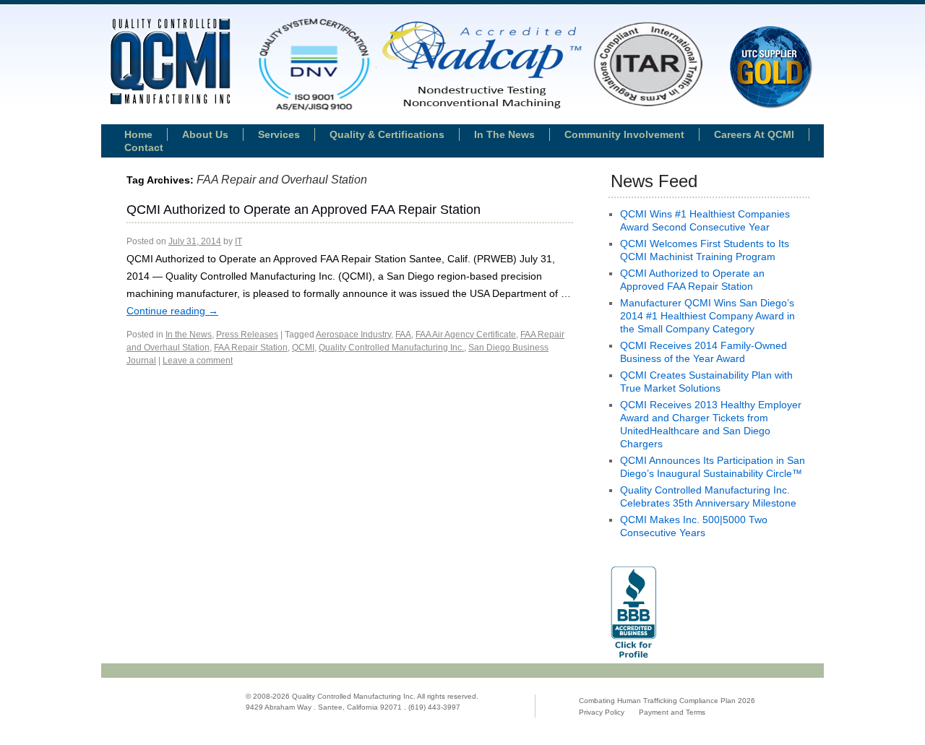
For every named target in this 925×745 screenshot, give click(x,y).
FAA (403, 335)
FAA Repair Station (251, 348)
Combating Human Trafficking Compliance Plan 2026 (667, 701)
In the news (504, 134)
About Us (205, 134)
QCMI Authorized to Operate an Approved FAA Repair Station (303, 209)
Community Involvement (624, 134)
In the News (188, 335)
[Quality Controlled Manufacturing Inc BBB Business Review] (633, 660)
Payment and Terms (672, 712)
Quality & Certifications (387, 134)
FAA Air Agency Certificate (466, 335)
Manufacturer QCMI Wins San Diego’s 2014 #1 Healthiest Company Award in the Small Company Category (707, 316)
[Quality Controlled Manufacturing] (170, 62)
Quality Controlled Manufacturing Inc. (391, 348)
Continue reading (172, 310)
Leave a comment (198, 361)
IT (238, 241)
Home (138, 134)
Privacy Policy (601, 712)
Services (279, 134)
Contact (143, 147)
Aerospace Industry (353, 335)
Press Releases (247, 335)
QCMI (303, 348)
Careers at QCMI (754, 134)
